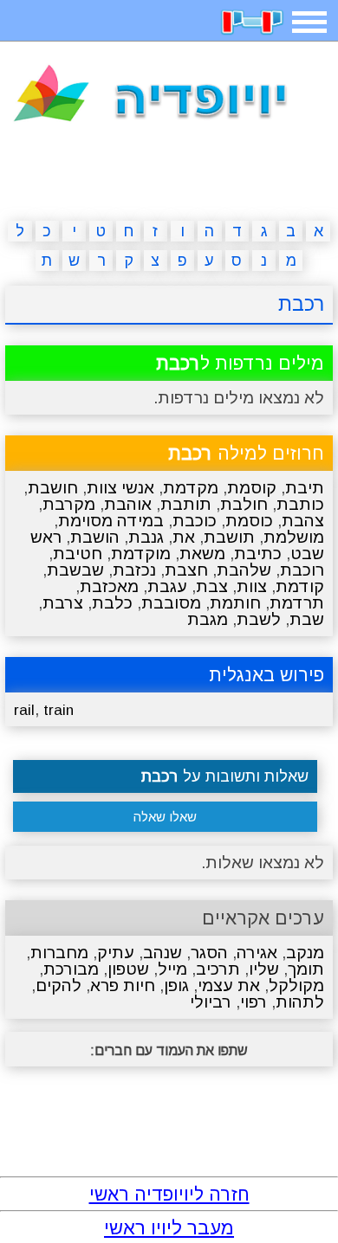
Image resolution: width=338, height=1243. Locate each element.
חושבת (53, 488)
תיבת (304, 488)
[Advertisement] (169, 175)
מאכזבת (109, 586)
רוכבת (302, 570)
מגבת (207, 619)
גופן (176, 985)
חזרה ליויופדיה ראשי (169, 1194)
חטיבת (77, 553)
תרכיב (218, 969)
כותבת (300, 504)
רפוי (253, 1002)
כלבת (112, 603)
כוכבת (194, 521)
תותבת (185, 504)
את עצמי (229, 985)
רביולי (210, 1002)
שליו (264, 969)
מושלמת (293, 537)
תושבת (229, 537)
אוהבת (128, 504)
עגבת (167, 586)
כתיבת (258, 553)
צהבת (303, 521)
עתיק (115, 953)
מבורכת (71, 969)
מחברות (59, 953)
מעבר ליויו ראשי (169, 1228)
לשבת (259, 619)
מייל (172, 969)
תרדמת (297, 603)
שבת (306, 619)
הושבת (95, 537)
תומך (306, 969)
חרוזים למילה (246, 453)
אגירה (257, 953)
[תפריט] (309, 22)
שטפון (128, 969)
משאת (202, 553)
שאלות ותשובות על (225, 776)
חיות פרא (122, 985)
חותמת (235, 603)
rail (24, 710)
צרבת (62, 603)
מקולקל (296, 985)
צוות (252, 586)
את (183, 537)
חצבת (186, 570)
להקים (58, 985)
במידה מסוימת (111, 521)
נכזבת (134, 570)
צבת (212, 586)
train (58, 710)
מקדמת (190, 488)
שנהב (162, 953)
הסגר (209, 953)
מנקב (305, 953)
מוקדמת (141, 553)
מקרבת (68, 504)
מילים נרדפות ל (240, 363)
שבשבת (75, 570)
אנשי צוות (120, 488)
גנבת (146, 537)
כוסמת (249, 521)
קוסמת (251, 488)
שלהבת (244, 570)
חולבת (244, 504)
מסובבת (171, 603)
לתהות (300, 1002)
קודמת (300, 586)
